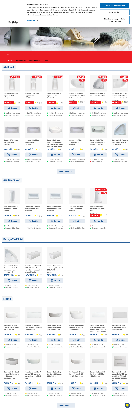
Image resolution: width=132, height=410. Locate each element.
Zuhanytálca (96, 54)
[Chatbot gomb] (127, 405)
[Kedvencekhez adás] (5, 76)
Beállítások (31, 20)
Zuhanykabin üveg (19, 54)
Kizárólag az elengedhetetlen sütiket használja (114, 20)
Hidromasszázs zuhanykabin (38, 54)
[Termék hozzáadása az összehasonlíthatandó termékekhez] (7, 76)
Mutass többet (64, 171)
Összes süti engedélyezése (115, 5)
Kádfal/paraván (66, 54)
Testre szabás (114, 12)
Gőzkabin (54, 54)
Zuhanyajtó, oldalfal (81, 54)
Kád (8, 54)
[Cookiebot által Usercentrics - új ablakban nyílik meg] (13, 22)
